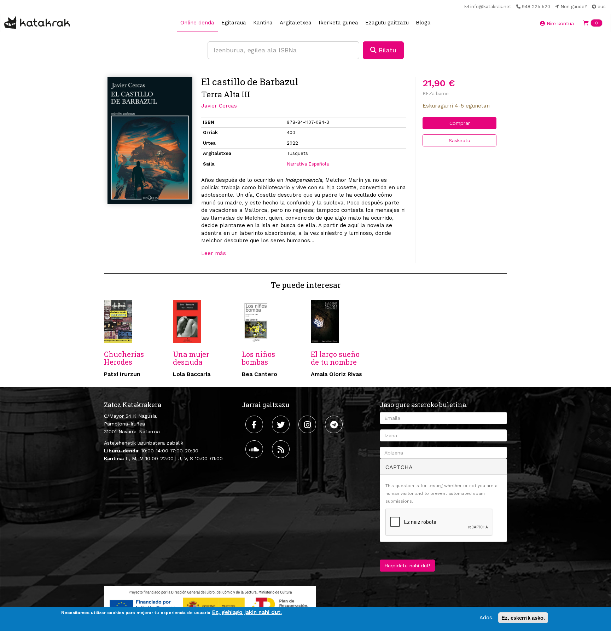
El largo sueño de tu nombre (335, 357)
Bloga (423, 22)
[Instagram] (308, 424)
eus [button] (601, 6)
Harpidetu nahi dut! (407, 565)
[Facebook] (255, 424)
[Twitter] (281, 424)
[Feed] (281, 449)
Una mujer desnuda (191, 357)
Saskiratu (459, 140)
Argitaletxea (296, 22)
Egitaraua (233, 22)
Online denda (197, 22)
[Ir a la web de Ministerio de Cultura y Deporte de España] (210, 604)
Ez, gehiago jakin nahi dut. (247, 612)
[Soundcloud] (255, 449)
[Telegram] (334, 424)
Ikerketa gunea (338, 22)
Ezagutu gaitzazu (387, 22)
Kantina (263, 22)
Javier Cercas (219, 106)
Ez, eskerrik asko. (523, 618)
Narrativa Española (308, 164)
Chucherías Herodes (124, 357)
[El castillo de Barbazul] (149, 140)
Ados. (486, 617)
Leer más (213, 253)
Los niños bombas (258, 357)
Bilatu (386, 50)
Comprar (459, 123)
